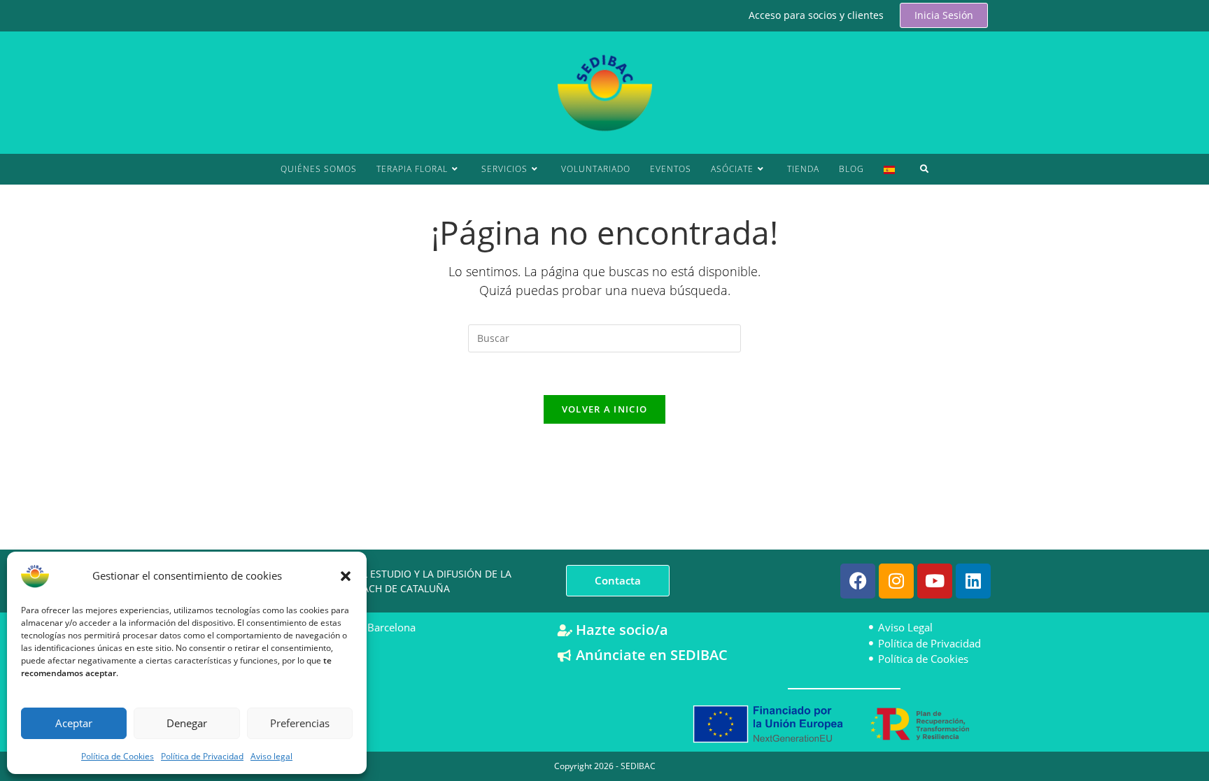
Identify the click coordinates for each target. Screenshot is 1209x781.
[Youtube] (934, 581)
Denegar (187, 723)
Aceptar (73, 723)
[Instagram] (896, 581)
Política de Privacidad (202, 756)
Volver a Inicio (605, 409)
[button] (346, 576)
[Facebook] (857, 581)
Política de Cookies (117, 756)
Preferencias (300, 723)
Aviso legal (271, 756)
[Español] (889, 169)
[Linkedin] (973, 581)
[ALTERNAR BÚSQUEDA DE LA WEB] (924, 169)
